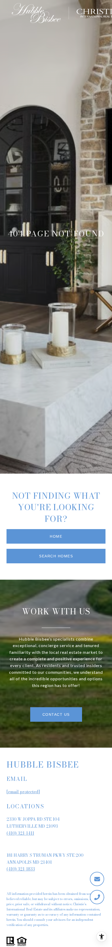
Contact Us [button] (56, 714)
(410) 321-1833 (21, 869)
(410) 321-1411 (20, 833)
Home (56, 536)
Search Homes (56, 556)
